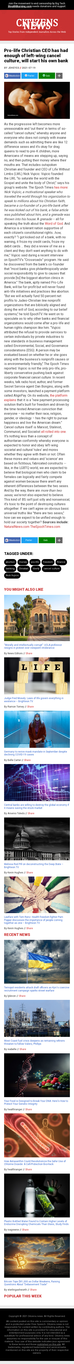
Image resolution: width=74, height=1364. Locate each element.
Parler (30, 75)
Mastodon (14, 75)
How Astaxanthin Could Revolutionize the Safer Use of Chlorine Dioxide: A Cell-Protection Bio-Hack (35, 1163)
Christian (23, 568)
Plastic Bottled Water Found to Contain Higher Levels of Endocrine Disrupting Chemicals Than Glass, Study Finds (36, 1223)
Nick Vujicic (12, 575)
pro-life (35, 562)
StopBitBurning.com (20, 6)
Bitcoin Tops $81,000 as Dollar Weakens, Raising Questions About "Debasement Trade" (32, 1283)
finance (61, 562)
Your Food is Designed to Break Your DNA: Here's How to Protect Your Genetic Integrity (36, 1102)
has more (61, 187)
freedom (48, 562)
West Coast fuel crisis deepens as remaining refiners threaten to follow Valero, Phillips (34, 1042)
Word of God (54, 224)
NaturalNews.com (16, 527)
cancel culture (52, 568)
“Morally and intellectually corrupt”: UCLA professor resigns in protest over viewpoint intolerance (33, 646)
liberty (36, 568)
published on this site (49, 1344)
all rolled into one (53, 432)
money (23, 562)
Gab (47, 75)
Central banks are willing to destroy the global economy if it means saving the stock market (36, 806)
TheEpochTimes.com (45, 527)
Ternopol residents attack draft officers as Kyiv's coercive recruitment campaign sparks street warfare (36, 989)
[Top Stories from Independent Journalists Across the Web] (37, 35)
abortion (10, 562)
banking (10, 568)
